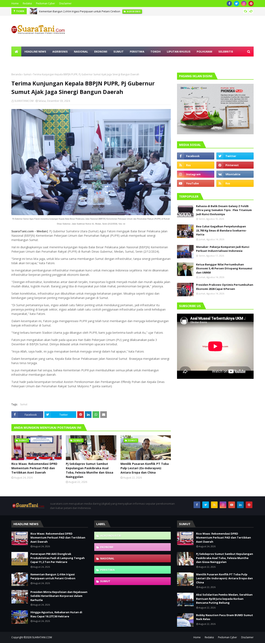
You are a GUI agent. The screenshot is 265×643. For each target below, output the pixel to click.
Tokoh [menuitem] (156, 51)
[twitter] (236, 3)
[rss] (195, 165)
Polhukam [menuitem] (204, 51)
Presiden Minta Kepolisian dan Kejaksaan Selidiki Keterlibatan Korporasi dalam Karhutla (58, 596)
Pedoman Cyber (45, 3)
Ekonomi (106, 547)
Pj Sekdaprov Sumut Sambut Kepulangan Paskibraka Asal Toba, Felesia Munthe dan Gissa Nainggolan (89, 470)
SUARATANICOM (24, 101)
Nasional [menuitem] (81, 51)
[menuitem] (16, 51)
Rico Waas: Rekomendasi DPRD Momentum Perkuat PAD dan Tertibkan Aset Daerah (34, 468)
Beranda (16, 74)
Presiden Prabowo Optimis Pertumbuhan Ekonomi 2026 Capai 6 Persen (224, 287)
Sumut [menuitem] (118, 51)
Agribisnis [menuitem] (60, 51)
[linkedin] (240, 504)
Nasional (107, 558)
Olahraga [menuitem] (22, 61)
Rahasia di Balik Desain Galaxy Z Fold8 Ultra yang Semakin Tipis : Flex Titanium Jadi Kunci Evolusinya (224, 210)
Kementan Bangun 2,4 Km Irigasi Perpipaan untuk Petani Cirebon (79, 11)
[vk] (235, 174)
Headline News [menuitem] (35, 51)
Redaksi (27, 3)
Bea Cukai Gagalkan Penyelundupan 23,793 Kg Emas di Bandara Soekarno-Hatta (221, 230)
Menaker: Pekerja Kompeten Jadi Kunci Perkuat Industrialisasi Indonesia (222, 249)
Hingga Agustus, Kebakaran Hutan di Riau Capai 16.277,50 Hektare (56, 614)
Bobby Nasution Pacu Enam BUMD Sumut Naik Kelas (224, 617)
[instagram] (243, 3)
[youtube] (195, 183)
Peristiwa (107, 570)
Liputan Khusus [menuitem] (178, 51)
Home (15, 3)
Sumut (27, 74)
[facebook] (229, 3)
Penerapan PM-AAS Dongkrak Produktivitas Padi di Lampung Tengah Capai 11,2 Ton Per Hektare (57, 558)
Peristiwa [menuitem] (137, 51)
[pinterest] (251, 3)
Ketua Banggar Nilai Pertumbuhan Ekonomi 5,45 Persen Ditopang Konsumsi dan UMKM (224, 268)
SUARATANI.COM (42, 637)
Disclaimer (65, 3)
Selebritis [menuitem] (225, 51)
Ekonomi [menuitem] (100, 51)
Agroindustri (110, 535)
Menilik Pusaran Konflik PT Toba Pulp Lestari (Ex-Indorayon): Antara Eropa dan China (144, 468)
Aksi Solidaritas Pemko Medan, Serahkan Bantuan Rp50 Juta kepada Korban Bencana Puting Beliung (224, 599)
